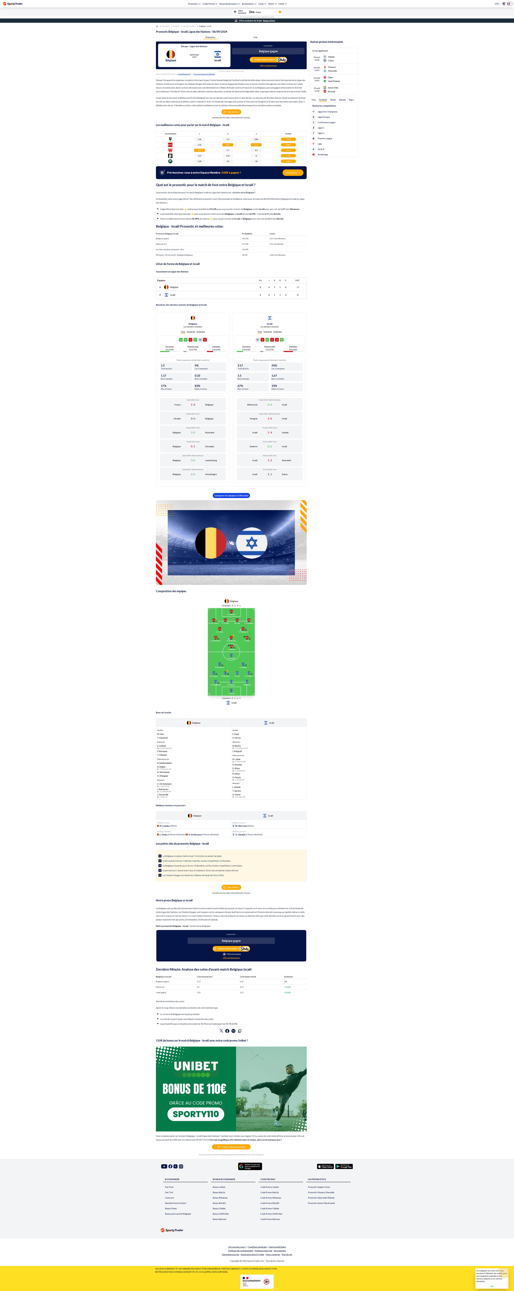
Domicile (191, 331)
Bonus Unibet (219, 1187)
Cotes (261, 3)
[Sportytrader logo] (257, 1230)
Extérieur (201, 331)
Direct (271, 3)
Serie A (321, 149)
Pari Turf (169, 1192)
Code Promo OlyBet (269, 1208)
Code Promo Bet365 (269, 1203)
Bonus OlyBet (219, 1208)
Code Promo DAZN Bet (271, 1213)
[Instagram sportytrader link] (181, 1166)
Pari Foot (169, 1187)
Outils (281, 3)
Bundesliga (323, 154)
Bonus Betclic (219, 1192)
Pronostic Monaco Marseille (321, 1192)
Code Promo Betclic (269, 1192)
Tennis (333, 99)
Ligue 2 (321, 133)
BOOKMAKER (172, 1179)
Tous (183, 331)
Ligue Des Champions (327, 111)
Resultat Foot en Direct (175, 1203)
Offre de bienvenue (268, 65)
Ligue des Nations (189, 26)
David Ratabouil (184, 74)
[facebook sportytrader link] (170, 1166)
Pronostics (193, 3)
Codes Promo (208, 3)
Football (176, 26)
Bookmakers (248, 3)
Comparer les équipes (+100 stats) (231, 495)
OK (492, 1286)
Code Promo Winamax (270, 1197)
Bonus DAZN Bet (221, 1213)
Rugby (352, 99)
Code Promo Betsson (270, 1219)
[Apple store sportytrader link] (325, 1166)
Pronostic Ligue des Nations (204, 74)
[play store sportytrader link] (344, 1166)
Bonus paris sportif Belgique (178, 1213)
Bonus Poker (171, 1208)
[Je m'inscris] (504, 4)
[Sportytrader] (13, 3)
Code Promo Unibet (269, 1187)
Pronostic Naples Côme (319, 1187)
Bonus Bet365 (219, 1203)
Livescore (169, 1197)
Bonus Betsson (219, 1219)
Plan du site (287, 1254)
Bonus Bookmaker (224, 1179)
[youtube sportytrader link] (164, 1166)
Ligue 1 (321, 127)
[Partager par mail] (233, 1031)
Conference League (326, 122)
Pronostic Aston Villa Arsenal (321, 1203)
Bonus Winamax (220, 1197)
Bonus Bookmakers (228, 3)
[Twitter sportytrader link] (175, 1166)
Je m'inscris (291, 172)
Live (255, 37)
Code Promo (267, 1179)
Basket (342, 99)
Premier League (325, 138)
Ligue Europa (324, 117)
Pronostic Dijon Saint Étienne (321, 1197)
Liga (320, 143)
